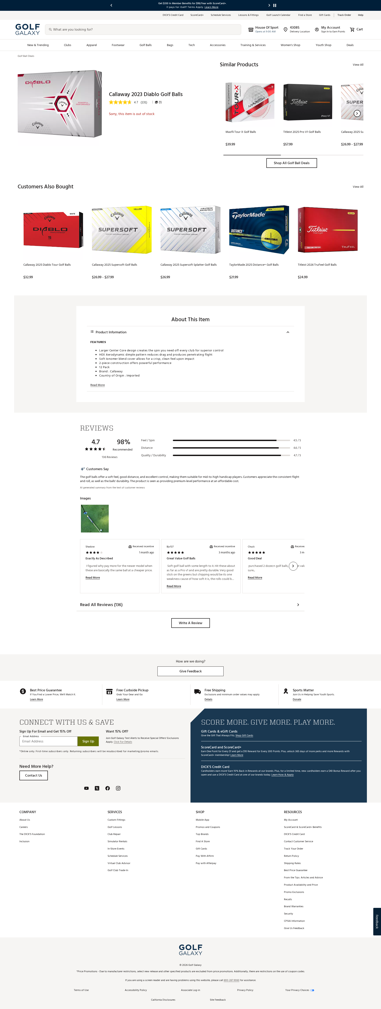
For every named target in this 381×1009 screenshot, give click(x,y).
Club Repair (114, 834)
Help (360, 15)
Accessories (218, 45)
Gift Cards (324, 15)
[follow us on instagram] (118, 789)
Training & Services (253, 45)
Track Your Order (293, 849)
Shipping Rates (292, 863)
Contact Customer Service (298, 842)
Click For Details (123, 742)
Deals (350, 45)
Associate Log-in (190, 990)
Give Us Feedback (294, 928)
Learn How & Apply (282, 775)
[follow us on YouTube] (86, 789)
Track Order (344, 15)
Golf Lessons (115, 827)
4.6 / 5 (297, 448)
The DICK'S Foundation (32, 834)
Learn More (36, 699)
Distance (147, 448)
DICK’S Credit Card (173, 15)
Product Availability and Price (301, 885)
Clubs (67, 45)
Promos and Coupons (208, 827)
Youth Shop (324, 45)
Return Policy (291, 856)
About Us (24, 820)
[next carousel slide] (269, 5)
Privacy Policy (245, 990)
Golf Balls (146, 45)
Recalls (288, 899)
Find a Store (305, 15)
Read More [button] (97, 385)
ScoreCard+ (197, 15)
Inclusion (24, 842)
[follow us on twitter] (97, 789)
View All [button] (358, 64)
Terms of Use (81, 990)
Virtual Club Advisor (119, 863)
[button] (357, 113)
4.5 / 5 (297, 440)
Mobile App (202, 820)
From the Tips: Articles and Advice (303, 878)
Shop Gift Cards (244, 736)
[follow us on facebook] (107, 789)
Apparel (91, 45)
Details (208, 699)
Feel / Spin (148, 440)
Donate (297, 699)
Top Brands (202, 834)
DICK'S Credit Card (294, 834)
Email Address (31, 736)
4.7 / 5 (297, 455)
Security (288, 914)
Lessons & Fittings (248, 15)
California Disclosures (163, 1000)
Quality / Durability (153, 455)
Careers (23, 827)
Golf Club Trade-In (118, 870)
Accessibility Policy (136, 990)
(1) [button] (160, 102)
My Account (291, 820)
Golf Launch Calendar (278, 15)
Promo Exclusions (294, 892)
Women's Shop (291, 45)
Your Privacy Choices (297, 990)
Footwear (118, 45)
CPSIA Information (294, 921)
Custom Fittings (116, 820)
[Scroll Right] (293, 566)
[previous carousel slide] (111, 5)
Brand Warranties (293, 907)
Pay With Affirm (205, 856)
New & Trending (38, 45)
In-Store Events (116, 849)
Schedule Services (221, 15)
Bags (170, 45)
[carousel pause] (274, 5)
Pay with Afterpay (206, 863)
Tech (192, 45)
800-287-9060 (231, 980)
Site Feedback (218, 1000)
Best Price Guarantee (295, 870)
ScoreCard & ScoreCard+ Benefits (303, 827)
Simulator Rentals (117, 842)
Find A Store (203, 842)
